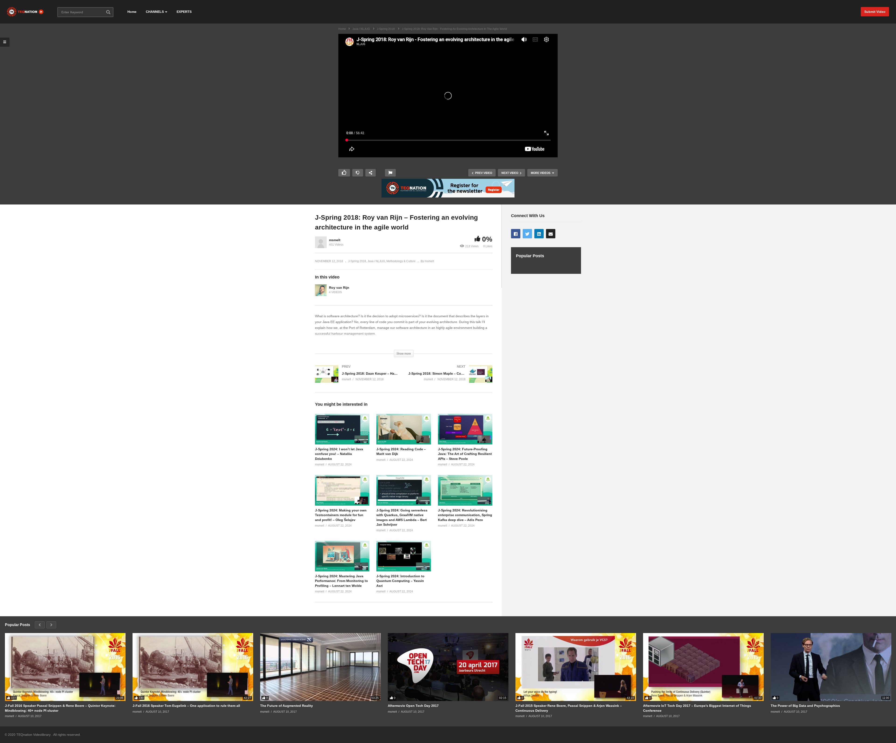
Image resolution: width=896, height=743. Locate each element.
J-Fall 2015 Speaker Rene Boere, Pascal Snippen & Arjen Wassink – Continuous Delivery (568, 708)
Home (131, 12)
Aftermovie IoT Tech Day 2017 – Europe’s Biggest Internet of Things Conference (697, 708)
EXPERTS (184, 12)
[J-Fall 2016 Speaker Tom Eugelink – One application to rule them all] (193, 667)
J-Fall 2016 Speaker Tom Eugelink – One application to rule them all (186, 706)
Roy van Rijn (339, 287)
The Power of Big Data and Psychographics (805, 706)
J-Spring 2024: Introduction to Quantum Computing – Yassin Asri (400, 581)
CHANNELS (155, 12)
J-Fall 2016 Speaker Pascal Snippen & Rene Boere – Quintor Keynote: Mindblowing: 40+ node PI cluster (60, 708)
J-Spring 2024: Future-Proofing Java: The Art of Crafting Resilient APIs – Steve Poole (465, 454)
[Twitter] (527, 233)
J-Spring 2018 (357, 261)
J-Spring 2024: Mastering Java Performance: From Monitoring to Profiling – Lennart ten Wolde (341, 581)
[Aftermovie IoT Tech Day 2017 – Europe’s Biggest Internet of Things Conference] (703, 667)
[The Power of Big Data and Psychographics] (831, 667)
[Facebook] (515, 233)
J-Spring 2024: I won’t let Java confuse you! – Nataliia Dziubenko (339, 454)
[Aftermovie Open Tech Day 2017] (448, 667)
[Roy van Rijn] (321, 290)
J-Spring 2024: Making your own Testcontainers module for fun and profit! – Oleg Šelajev (341, 515)
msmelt (334, 240)
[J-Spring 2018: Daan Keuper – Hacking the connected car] (357, 378)
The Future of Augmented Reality (286, 706)
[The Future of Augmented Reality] (320, 667)
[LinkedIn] (539, 233)
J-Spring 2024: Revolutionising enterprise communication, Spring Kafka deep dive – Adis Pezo (465, 515)
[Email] (550, 233)
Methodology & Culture (401, 261)
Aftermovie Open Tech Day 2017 (413, 706)
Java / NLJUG (376, 261)
